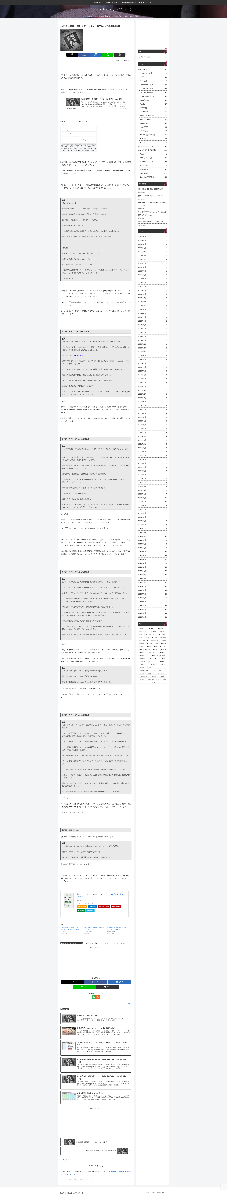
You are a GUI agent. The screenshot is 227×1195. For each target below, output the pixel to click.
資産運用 (123, 943)
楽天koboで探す (116, 906)
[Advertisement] (95, 67)
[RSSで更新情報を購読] (98, 997)
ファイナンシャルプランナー (104, 943)
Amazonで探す (82, 906)
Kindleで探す (92, 906)
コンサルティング (90, 943)
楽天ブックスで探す (104, 906)
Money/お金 (65, 943)
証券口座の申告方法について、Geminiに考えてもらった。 (152, 213)
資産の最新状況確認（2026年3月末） (151, 189)
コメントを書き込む (96, 1166)
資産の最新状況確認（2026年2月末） (151, 196)
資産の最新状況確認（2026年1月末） (151, 221)
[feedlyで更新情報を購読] (94, 997)
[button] (119, 55)
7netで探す (81, 910)
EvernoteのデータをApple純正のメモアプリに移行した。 (152, 204)
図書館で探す (90, 910)
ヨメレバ (84, 900)
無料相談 (116, 943)
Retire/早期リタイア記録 (77, 943)
